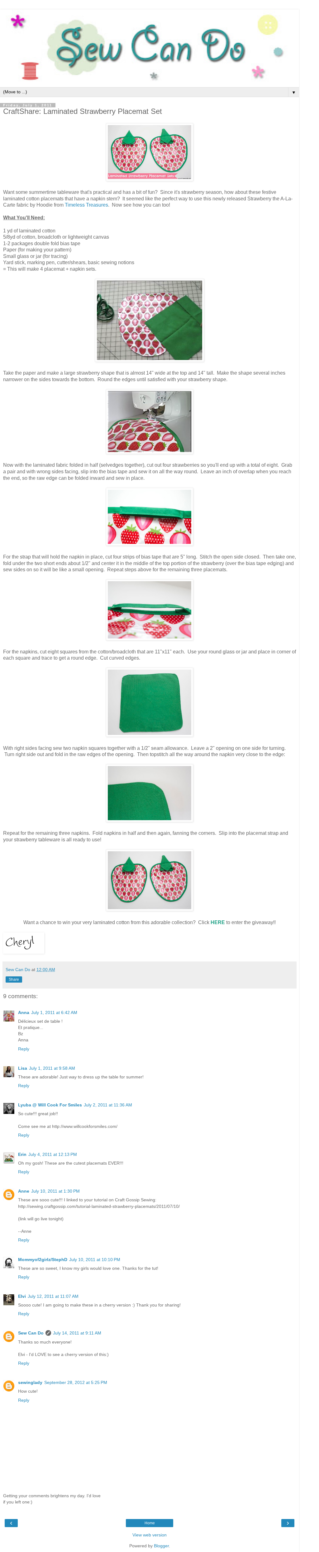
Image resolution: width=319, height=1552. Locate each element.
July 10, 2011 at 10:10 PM (94, 1259)
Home (150, 1523)
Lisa (22, 1068)
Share (14, 979)
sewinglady (30, 1382)
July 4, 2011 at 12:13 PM (52, 1154)
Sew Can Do (31, 1332)
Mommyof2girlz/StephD (42, 1259)
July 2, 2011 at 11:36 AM (108, 1104)
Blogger (161, 1545)
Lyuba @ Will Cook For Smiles (50, 1104)
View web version (149, 1534)
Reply (23, 1048)
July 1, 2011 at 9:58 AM (52, 1068)
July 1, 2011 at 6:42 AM (54, 1012)
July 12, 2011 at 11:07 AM (53, 1296)
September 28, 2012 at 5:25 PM (75, 1382)
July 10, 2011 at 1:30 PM (55, 1191)
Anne (23, 1191)
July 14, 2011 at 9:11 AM (77, 1332)
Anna (23, 1012)
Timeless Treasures (86, 205)
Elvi (22, 1296)
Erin (22, 1154)
